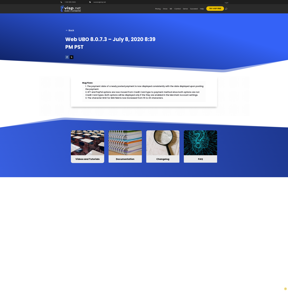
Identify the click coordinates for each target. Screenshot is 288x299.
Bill (171, 9)
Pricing (158, 9)
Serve (185, 9)
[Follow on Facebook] (67, 57)
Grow (165, 9)
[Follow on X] (71, 57)
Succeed (194, 9)
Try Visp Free (215, 8)
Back (71, 30)
